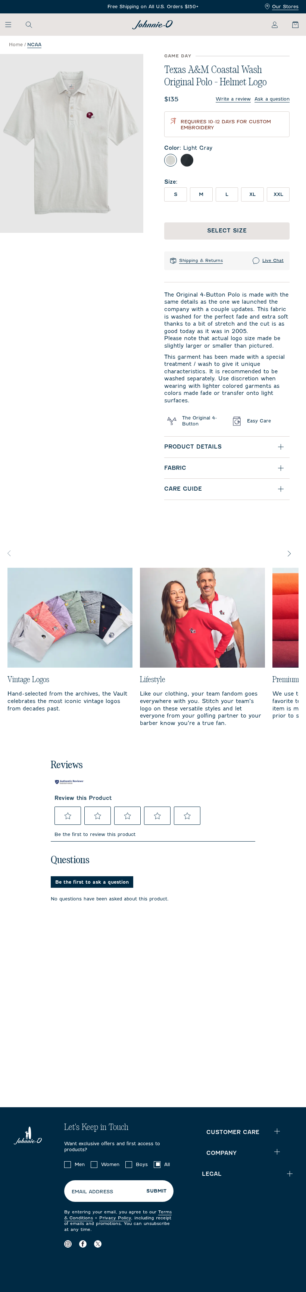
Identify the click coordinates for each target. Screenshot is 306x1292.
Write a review (233, 99)
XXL (278, 194)
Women (110, 1164)
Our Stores (285, 6)
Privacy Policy (115, 1217)
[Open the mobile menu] (11, 24)
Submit (156, 1191)
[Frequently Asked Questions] (153, 6)
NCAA (34, 44)
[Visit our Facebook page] (83, 1244)
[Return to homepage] (152, 24)
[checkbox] (67, 1164)
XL (252, 194)
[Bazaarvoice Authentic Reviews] (69, 782)
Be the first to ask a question (92, 882)
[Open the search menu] (28, 24)
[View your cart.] (291, 24)
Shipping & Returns (201, 260)
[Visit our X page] (98, 1244)
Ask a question (272, 99)
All (167, 1164)
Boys (142, 1164)
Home (16, 44)
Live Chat (273, 260)
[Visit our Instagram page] (68, 1244)
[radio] (170, 160)
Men (80, 1164)
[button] (68, 816)
